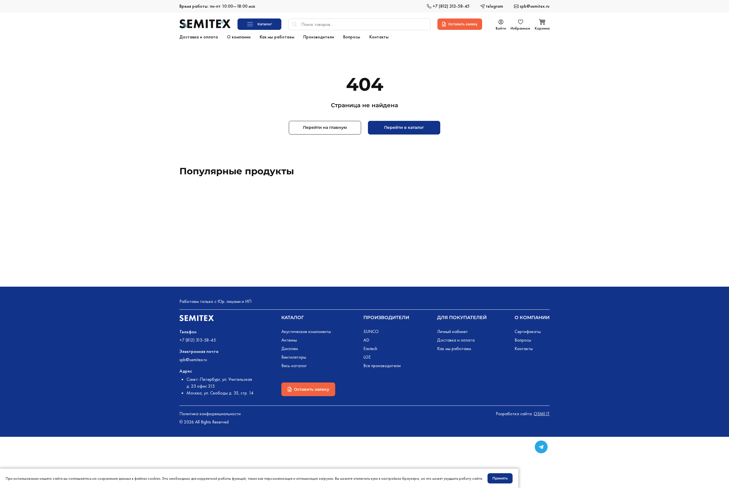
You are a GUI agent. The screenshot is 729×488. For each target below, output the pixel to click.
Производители (386, 317)
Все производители (382, 366)
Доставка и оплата (456, 340)
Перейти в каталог (404, 127)
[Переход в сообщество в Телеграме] (541, 447)
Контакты (524, 348)
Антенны (289, 340)
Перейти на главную (325, 127)
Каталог (292, 317)
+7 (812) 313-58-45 (197, 340)
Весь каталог (294, 366)
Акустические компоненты (306, 331)
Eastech (370, 348)
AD (366, 340)
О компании (532, 317)
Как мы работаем (454, 348)
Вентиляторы (293, 357)
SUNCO (371, 331)
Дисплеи (289, 348)
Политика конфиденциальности (210, 414)
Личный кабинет (452, 331)
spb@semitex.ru (193, 360)
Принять (500, 478)
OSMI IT (542, 414)
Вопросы (523, 340)
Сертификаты (528, 331)
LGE (367, 357)
